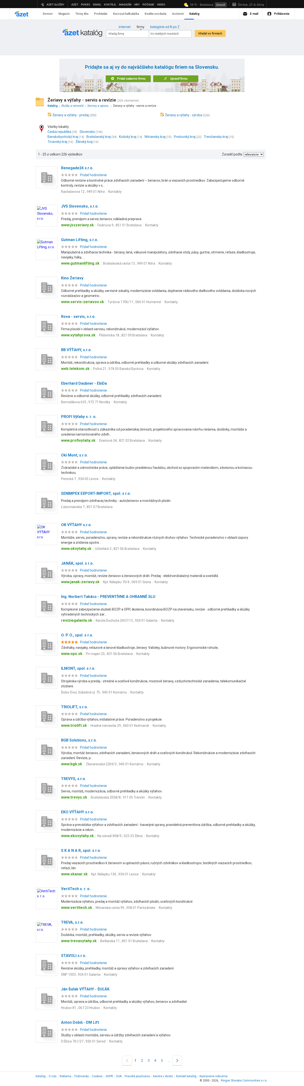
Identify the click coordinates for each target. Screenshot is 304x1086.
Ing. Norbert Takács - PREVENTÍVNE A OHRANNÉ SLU (108, 596)
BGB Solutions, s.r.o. (79, 740)
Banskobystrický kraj (63, 137)
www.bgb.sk (71, 764)
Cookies (97, 1076)
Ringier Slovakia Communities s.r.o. (244, 1080)
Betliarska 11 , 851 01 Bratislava (124, 941)
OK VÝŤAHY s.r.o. (76, 525)
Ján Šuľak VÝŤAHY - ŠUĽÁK (85, 989)
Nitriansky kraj (155, 137)
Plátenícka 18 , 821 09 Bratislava (123, 335)
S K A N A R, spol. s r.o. (81, 850)
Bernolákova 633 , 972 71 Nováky (85, 402)
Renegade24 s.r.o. (77, 168)
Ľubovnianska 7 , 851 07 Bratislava (87, 507)
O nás (53, 1076)
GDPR (109, 1076)
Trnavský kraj (57, 142)
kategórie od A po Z (165, 27)
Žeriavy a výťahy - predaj (70, 115)
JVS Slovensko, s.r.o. (80, 206)
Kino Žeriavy (72, 278)
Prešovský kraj (184, 137)
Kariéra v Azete (163, 1076)
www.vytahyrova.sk (78, 335)
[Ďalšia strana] (177, 1060)
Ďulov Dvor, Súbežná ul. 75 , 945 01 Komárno (94, 692)
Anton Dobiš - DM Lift (80, 1022)
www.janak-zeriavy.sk (80, 582)
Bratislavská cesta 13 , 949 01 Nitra (129, 263)
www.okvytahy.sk (76, 548)
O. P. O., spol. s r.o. (77, 635)
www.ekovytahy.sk (77, 836)
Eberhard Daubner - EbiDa (84, 383)
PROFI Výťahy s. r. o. (78, 416)
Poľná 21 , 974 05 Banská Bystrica (118, 369)
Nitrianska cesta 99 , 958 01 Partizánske (125, 908)
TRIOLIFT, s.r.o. (74, 707)
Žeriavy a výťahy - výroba (183, 115)
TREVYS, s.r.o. (73, 778)
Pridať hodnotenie (93, 175)
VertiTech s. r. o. (75, 889)
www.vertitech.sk (76, 907)
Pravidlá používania (137, 1076)
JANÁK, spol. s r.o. (77, 563)
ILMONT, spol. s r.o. (78, 668)
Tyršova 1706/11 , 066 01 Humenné (134, 302)
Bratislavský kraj (98, 137)
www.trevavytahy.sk (79, 941)
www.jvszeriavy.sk (77, 225)
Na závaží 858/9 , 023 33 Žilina (119, 836)
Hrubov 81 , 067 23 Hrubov (80, 1008)
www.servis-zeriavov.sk (82, 302)
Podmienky (81, 1076)
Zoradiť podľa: (232, 154)
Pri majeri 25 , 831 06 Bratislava (109, 654)
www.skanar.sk (74, 874)
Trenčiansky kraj (216, 137)
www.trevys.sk (74, 797)
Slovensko (87, 132)
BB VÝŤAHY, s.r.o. (76, 350)
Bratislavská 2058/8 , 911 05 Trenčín (118, 797)
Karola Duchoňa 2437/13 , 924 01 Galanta (126, 620)
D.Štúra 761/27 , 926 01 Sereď (83, 1041)
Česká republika (59, 132)
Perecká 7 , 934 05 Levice (80, 479)
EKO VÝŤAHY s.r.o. (77, 812)
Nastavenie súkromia (214, 1076)
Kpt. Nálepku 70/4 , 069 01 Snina (127, 582)
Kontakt (186, 1076)
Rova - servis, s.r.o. (78, 316)
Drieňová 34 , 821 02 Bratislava (122, 440)
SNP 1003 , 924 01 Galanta (80, 974)
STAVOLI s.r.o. (73, 955)
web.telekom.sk (75, 368)
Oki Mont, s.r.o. (74, 455)
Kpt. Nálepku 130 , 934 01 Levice (115, 874)
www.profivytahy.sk (78, 440)
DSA (119, 1076)
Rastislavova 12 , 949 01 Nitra (83, 192)
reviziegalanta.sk (76, 620)
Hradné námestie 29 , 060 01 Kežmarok (119, 725)
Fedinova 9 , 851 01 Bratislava (119, 225)
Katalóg (41, 1076)
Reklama (65, 1076)
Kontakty (115, 192)
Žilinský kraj (84, 142)
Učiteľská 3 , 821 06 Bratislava (117, 549)
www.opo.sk (71, 653)
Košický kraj (127, 137)
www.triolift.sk (74, 725)
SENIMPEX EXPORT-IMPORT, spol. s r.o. (96, 493)
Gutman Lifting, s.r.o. (79, 240)
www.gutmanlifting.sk (80, 263)
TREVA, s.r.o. (72, 922)
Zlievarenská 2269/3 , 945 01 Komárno (114, 764)
